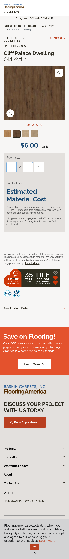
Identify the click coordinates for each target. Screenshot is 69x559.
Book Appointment (26, 422)
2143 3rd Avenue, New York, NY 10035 (24, 501)
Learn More (32, 364)
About (8, 474)
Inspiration (11, 457)
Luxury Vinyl (48, 26)
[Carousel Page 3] (37, 125)
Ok (34, 546)
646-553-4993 (11, 12)
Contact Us (11, 483)
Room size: (13, 157)
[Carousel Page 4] (41, 125)
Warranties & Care (16, 466)
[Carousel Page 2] (33, 125)
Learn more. (47, 540)
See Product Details (17, 308)
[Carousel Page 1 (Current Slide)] (28, 125)
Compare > (57, 38)
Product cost (14, 183)
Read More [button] (32, 263)
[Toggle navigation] (62, 12)
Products (31, 26)
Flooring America (12, 26)
